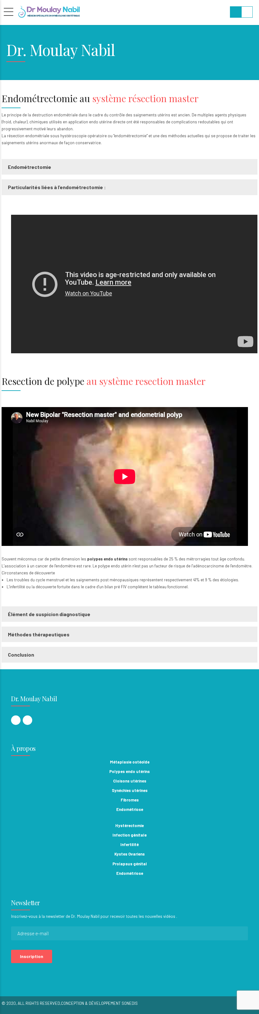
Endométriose (129, 809)
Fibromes (130, 799)
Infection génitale (129, 835)
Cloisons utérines (129, 780)
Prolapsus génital (129, 863)
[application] (134, 284)
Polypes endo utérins (129, 771)
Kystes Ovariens (129, 853)
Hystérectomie (129, 825)
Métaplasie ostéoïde (129, 761)
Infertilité (129, 844)
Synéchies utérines (130, 790)
